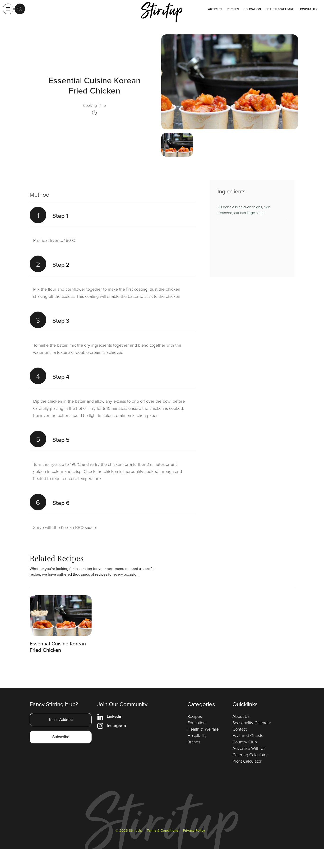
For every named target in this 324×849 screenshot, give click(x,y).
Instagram (116, 725)
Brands (193, 742)
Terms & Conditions (162, 830)
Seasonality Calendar (251, 722)
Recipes (233, 9)
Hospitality (308, 9)
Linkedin (114, 716)
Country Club (244, 742)
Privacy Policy (194, 830)
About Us (241, 716)
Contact (239, 729)
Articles (215, 9)
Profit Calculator (247, 761)
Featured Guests (247, 735)
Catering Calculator (250, 754)
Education (252, 9)
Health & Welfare (279, 9)
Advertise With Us (248, 748)
